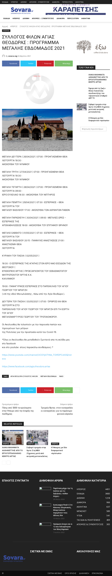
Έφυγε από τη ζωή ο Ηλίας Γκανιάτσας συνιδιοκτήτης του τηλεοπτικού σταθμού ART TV (98, 93)
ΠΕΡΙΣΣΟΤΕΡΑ (67, 2)
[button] (106, 18)
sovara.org (12, 56)
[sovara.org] (4, 56)
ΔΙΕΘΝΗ (24, 2)
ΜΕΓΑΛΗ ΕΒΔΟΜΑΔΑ (48, 376)
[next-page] (8, 463)
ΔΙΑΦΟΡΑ (55, 2)
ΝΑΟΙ (61, 376)
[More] (77, 63)
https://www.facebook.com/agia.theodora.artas (26, 366)
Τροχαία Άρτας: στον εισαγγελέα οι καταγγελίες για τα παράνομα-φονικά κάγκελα (57, 410)
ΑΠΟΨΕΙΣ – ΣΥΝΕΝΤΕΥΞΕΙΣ (39, 2)
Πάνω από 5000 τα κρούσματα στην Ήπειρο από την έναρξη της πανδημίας (18, 410)
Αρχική (5, 26)
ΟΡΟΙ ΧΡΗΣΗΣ (70, 573)
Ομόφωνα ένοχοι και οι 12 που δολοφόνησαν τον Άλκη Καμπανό (62, 526)
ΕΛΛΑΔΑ (5, 2)
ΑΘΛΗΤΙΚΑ (79, 2)
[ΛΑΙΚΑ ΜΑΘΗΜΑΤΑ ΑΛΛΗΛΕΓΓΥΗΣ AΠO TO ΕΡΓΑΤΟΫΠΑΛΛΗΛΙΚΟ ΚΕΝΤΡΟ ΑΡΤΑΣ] (13, 437)
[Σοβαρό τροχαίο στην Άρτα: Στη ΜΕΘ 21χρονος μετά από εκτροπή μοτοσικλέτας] (37, 437)
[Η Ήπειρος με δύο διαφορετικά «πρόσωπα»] (62, 437)
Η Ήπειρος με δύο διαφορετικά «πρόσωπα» (59, 450)
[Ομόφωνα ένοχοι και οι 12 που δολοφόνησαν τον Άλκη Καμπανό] (45, 527)
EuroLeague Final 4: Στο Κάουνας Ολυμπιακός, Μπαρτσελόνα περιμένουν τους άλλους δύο (62, 510)
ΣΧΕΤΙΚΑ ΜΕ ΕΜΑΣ (55, 573)
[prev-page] (4, 463)
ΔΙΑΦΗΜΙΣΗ (84, 573)
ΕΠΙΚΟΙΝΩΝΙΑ (97, 573)
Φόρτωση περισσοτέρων (92, 129)
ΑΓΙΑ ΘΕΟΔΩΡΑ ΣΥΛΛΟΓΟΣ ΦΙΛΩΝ (24, 376)
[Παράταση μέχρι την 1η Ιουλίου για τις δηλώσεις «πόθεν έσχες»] (45, 491)
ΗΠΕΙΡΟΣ (14, 2)
